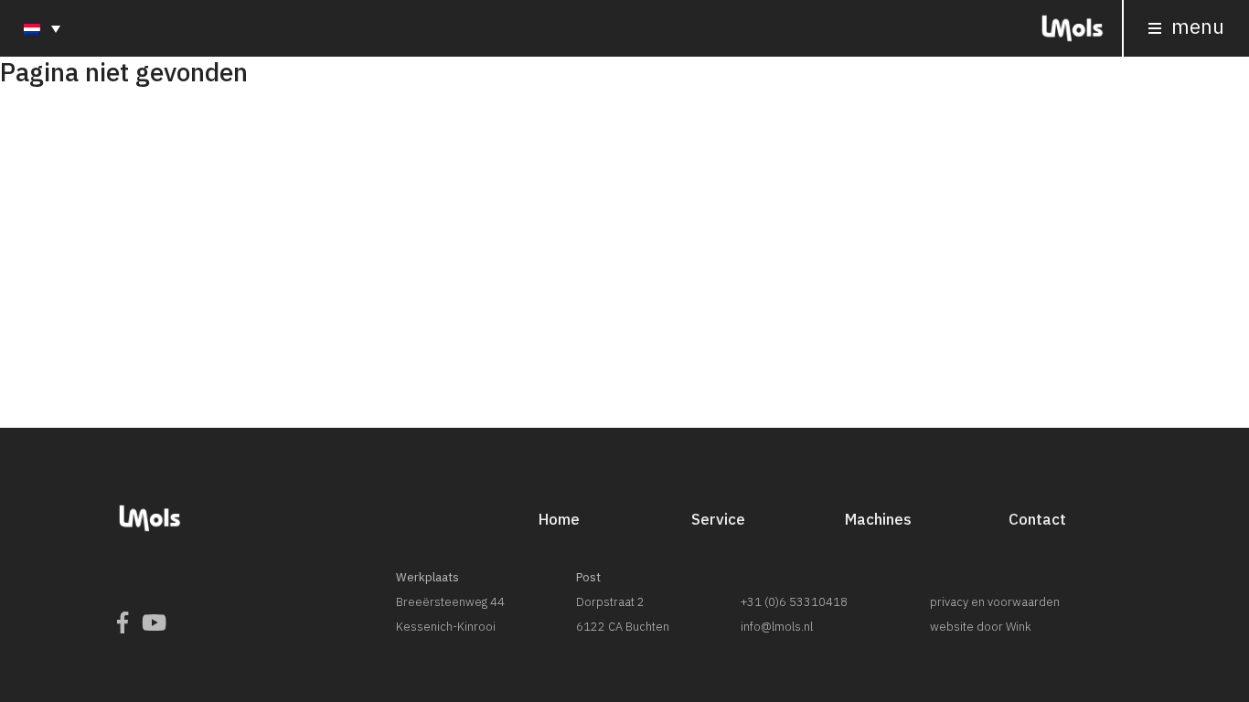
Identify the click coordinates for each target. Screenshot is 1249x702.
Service (718, 519)
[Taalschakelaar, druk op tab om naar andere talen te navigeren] (42, 28)
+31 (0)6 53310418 (794, 602)
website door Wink (980, 626)
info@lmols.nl (777, 626)
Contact (1037, 519)
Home (559, 519)
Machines (878, 519)
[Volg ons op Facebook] (122, 623)
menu (1195, 26)
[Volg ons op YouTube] (154, 623)
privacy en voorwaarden (995, 602)
